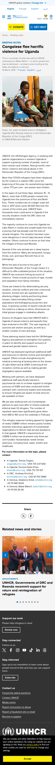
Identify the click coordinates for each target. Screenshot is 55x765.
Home (5, 35)
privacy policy (33, 745)
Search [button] (39, 19)
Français (23, 8)
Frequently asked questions (16, 693)
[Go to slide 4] (26, 602)
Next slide (50, 555)
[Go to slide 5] (29, 602)
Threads (44, 650)
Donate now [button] (11, 629)
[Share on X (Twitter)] (23, 516)
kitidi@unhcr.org (43, 480)
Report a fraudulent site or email (18, 711)
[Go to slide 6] (32, 602)
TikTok (31, 650)
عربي (45, 8)
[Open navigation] (3, 17)
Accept (27, 759)
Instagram (18, 650)
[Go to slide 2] (21, 602)
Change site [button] (37, 2)
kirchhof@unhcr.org (17, 476)
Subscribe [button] (10, 677)
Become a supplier (11, 716)
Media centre (9, 702)
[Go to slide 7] (35, 602)
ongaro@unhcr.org (16, 464)
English (10, 8)
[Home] (17, 17)
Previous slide (5, 555)
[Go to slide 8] (38, 602)
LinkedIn (38, 650)
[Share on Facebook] (30, 516)
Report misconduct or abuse (16, 707)
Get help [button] (40, 27)
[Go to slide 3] (23, 602)
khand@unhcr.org (16, 470)
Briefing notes (17, 35)
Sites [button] (51, 19)
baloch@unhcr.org (42, 486)
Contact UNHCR (10, 697)
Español (34, 8)
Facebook (11, 650)
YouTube (24, 650)
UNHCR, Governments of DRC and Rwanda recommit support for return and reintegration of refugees (27, 588)
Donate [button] (45, 19)
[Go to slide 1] (18, 602)
